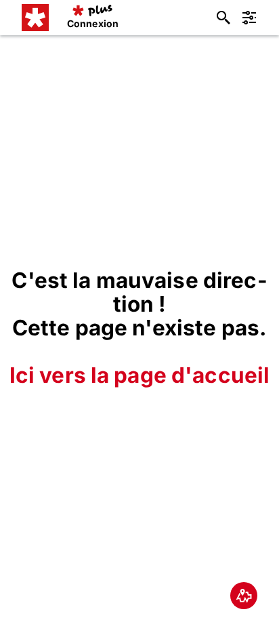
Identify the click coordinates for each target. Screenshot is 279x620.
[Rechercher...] (223, 17)
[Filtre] (249, 17)
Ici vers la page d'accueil (139, 375)
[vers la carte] (243, 595)
